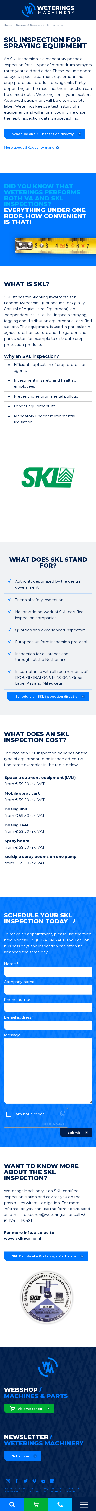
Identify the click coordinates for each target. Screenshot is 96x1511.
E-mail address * (19, 1017)
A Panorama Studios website (61, 1491)
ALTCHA (60, 1123)
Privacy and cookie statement (22, 1491)
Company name (19, 981)
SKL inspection (55, 25)
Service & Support (29, 25)
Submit (74, 1132)
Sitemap (57, 1488)
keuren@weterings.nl (47, 1214)
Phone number (18, 999)
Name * (11, 963)
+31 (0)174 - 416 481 (60, 1504)
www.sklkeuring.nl (22, 1238)
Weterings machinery (48, 10)
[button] (12, 1504)
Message (12, 1035)
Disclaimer (72, 1488)
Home (8, 25)
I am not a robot (29, 1114)
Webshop (36, 1504)
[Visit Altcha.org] (62, 1114)
